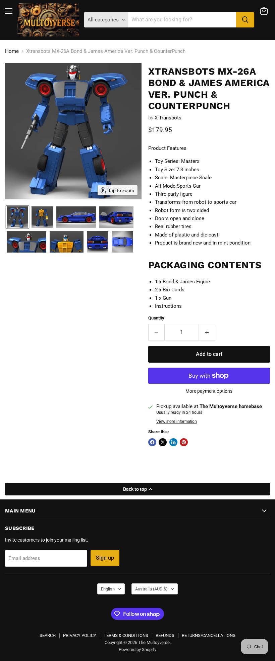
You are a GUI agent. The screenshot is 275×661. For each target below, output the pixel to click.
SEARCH (48, 635)
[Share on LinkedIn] (173, 442)
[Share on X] (163, 442)
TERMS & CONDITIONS (126, 635)
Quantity (156, 317)
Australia (151, 588)
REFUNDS (165, 635)
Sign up (105, 558)
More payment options (208, 391)
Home (12, 51)
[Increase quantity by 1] (207, 332)
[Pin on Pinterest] (184, 442)
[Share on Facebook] (152, 442)
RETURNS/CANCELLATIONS (208, 635)
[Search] (245, 19)
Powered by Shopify (137, 649)
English (108, 588)
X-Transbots (168, 118)
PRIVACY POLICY (79, 635)
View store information (176, 421)
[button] (17, 217)
